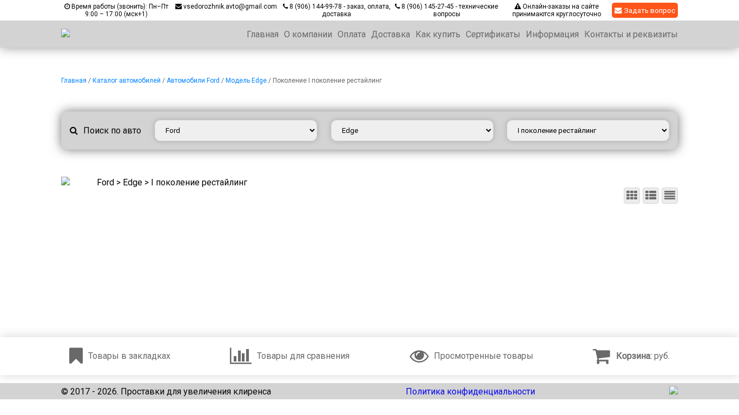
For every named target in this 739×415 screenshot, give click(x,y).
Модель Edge (246, 80)
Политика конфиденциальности (470, 391)
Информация (552, 34)
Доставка (390, 34)
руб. (643, 356)
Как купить (437, 34)
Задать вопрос (649, 10)
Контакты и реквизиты (631, 34)
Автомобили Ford (193, 80)
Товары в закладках (129, 356)
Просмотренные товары (483, 356)
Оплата (352, 34)
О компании (308, 34)
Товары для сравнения (303, 356)
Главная (263, 34)
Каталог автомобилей (127, 80)
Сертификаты (493, 34)
